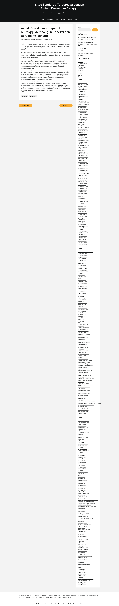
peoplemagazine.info (83, 422)
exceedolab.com (82, 317)
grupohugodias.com (83, 539)
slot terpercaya (82, 67)
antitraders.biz (81, 508)
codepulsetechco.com (83, 116)
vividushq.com (81, 221)
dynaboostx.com (82, 303)
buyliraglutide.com (82, 449)
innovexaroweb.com (83, 157)
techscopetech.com (83, 153)
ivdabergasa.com (82, 521)
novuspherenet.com (83, 226)
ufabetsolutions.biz (83, 472)
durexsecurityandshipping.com (86, 518)
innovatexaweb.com (83, 93)
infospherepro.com (83, 329)
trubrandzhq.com (82, 291)
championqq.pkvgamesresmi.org (62, 597)
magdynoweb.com (83, 155)
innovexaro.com (82, 185)
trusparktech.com (82, 290)
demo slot (80, 68)
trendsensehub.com (83, 345)
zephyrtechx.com (82, 296)
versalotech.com (82, 314)
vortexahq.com (82, 276)
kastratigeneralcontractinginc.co (86, 501)
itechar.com (81, 434)
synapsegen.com (82, 218)
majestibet (41, 597)
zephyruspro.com (82, 193)
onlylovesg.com (82, 369)
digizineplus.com (82, 183)
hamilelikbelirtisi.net (83, 313)
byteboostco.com (82, 137)
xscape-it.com (81, 511)
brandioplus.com (82, 214)
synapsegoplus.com (83, 175)
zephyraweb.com (82, 281)
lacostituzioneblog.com (84, 564)
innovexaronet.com (83, 122)
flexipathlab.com (82, 219)
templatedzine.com (83, 547)
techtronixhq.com (82, 83)
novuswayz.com (82, 299)
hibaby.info (81, 382)
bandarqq (80, 62)
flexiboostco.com (82, 253)
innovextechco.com (83, 130)
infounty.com (81, 528)
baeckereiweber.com (83, 421)
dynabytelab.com (82, 260)
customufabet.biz (82, 480)
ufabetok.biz (81, 487)
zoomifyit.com (81, 246)
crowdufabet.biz (82, 490)
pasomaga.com (82, 577)
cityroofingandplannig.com (85, 519)
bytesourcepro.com (83, 163)
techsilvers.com (82, 542)
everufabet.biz (81, 488)
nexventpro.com (82, 294)
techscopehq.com (82, 181)
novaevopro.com (82, 288)
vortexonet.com (82, 265)
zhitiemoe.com (81, 567)
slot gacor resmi (90, 595)
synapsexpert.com (82, 236)
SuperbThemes (81, 603)
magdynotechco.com (83, 94)
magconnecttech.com (83, 354)
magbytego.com (82, 107)
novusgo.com (81, 339)
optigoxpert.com (82, 298)
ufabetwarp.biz (82, 454)
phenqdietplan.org (82, 551)
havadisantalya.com (83, 427)
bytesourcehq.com (83, 112)
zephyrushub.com (82, 257)
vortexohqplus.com (83, 309)
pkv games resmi (82, 63)
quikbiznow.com (82, 239)
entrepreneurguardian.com (85, 380)
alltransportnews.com (83, 493)
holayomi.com (81, 400)
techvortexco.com (82, 97)
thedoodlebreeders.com (84, 538)
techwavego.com (82, 150)
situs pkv (80, 76)
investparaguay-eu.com (84, 529)
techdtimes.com (82, 429)
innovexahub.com (82, 268)
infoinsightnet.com (82, 111)
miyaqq (47, 597)
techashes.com (82, 424)
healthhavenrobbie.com (84, 362)
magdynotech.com (83, 180)
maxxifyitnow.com (82, 190)
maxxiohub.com (82, 280)
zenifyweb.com (82, 355)
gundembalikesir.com (83, 432)
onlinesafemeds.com (83, 450)
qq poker (68, 595)
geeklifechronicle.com (83, 327)
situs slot (23, 595)
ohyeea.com (81, 566)
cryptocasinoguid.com (83, 498)
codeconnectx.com (83, 119)
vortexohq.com (82, 332)
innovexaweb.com (82, 213)
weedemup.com (82, 385)
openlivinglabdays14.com (84, 505)
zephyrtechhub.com (83, 232)
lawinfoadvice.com (83, 549)
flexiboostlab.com (82, 308)
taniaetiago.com (82, 574)
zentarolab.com (82, 237)
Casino (63, 19)
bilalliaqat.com (81, 388)
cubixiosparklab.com (83, 127)
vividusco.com (81, 275)
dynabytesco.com (82, 321)
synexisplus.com (82, 263)
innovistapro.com (82, 306)
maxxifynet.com (82, 266)
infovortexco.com (82, 147)
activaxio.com (81, 319)
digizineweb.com (82, 117)
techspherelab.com (83, 165)
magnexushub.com (83, 444)
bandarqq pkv (75, 595)
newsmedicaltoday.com (84, 393)
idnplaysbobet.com (83, 373)
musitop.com (81, 561)
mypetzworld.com (82, 526)
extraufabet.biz (82, 468)
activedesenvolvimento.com (85, 370)
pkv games (33, 96)
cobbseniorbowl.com (83, 514)
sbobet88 (29, 595)
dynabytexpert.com (83, 201)
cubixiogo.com (82, 224)
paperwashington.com (83, 383)
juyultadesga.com (82, 523)
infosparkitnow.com (83, 96)
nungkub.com (81, 569)
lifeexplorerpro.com (83, 337)
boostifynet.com (82, 293)
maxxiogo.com (82, 204)
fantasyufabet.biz (82, 459)
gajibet (51, 597)
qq (19, 595)
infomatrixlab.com (82, 167)
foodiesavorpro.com (83, 331)
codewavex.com (82, 135)
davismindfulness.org (83, 410)
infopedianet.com (82, 176)
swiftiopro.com (82, 311)
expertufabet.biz (82, 457)
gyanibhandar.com (82, 452)
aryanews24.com (82, 510)
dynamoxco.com (82, 209)
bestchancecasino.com (84, 387)
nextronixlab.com (82, 196)
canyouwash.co (82, 426)
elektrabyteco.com (83, 139)
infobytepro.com (82, 106)
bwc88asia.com (82, 531)
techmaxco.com (82, 316)
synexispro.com (82, 398)
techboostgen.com (83, 88)
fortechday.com (82, 413)
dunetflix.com (81, 554)
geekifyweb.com (82, 99)
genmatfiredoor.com (83, 359)
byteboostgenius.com (83, 173)
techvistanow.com (82, 124)
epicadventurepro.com (84, 334)
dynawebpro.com (82, 216)
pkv (36, 597)
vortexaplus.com (82, 223)
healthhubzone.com (83, 437)
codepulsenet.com (82, 178)
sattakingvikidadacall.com (84, 375)
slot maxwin (43, 595)
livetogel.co (81, 357)
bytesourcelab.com (83, 186)
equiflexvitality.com (83, 367)
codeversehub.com (83, 168)
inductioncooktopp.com (84, 392)
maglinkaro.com (82, 160)
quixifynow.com (82, 191)
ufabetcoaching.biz (83, 408)
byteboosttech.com (83, 442)
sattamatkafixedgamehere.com (86, 378)
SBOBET (70, 19)
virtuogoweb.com (82, 445)
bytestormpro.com (82, 341)
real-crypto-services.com (84, 524)
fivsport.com (81, 546)
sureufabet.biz (81, 478)
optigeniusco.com (82, 285)
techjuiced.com (82, 440)
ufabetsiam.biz (81, 460)
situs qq (80, 75)
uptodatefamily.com (83, 559)
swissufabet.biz (82, 462)
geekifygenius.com (83, 350)
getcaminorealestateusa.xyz (85, 415)
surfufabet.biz (81, 475)
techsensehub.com (83, 89)
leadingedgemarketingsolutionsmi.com (88, 500)
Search (79, 27)
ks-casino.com (81, 534)
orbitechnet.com (82, 227)
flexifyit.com (81, 203)
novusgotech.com (82, 206)
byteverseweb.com (83, 170)
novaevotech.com (82, 129)
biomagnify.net (82, 584)
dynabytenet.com (82, 162)
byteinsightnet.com (83, 114)
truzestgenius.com (82, 142)
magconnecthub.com (83, 172)
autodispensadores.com (84, 390)
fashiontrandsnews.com (84, 495)
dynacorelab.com (82, 270)
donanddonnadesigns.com (85, 364)
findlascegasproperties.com (85, 360)
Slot (57, 19)
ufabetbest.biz (81, 477)
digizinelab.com (82, 148)
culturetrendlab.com (83, 344)
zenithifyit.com (81, 278)
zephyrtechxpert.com (83, 145)
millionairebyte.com (83, 411)
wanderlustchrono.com (84, 342)
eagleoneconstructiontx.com (85, 365)
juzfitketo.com (81, 575)
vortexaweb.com (82, 283)
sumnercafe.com (82, 552)
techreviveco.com (82, 158)
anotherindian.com (82, 570)
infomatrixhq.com (82, 125)
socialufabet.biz (82, 473)
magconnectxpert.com (84, 140)
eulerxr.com (81, 349)
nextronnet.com (82, 208)
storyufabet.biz (82, 482)
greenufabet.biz (82, 465)
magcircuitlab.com (82, 134)
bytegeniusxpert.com (83, 102)
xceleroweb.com (82, 241)
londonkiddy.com (82, 406)
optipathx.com (81, 195)
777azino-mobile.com (83, 513)
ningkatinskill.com (82, 544)
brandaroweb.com (82, 244)
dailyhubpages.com (83, 372)
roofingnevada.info (83, 395)
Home (42, 19)
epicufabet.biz (81, 483)
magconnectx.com (82, 396)
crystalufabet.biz (82, 485)
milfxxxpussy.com (82, 557)
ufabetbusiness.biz (83, 463)
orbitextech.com (82, 352)
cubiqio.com (81, 326)
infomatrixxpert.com (83, 121)
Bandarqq (50, 19)
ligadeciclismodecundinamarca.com (87, 401)
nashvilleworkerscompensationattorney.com (89, 403)
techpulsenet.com (82, 144)
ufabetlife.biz (81, 470)
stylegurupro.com (82, 322)
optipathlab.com (82, 258)
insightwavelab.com (83, 336)
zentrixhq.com (81, 198)
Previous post (25, 105)
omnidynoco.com (82, 231)
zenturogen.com (82, 211)
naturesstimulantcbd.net (84, 580)
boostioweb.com (82, 255)
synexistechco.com (83, 271)
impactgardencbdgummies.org (86, 579)
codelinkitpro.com (82, 86)
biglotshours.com (82, 447)
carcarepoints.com (83, 536)
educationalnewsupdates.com (85, 252)
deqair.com (81, 541)
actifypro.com (81, 301)
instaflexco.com (82, 304)
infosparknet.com (82, 188)
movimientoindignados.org (85, 556)
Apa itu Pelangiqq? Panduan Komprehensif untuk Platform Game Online (87, 44)
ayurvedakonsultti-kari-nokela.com (87, 506)
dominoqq (80, 72)
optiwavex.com (82, 229)
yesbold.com (81, 436)
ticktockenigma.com (83, 347)
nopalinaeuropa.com (83, 582)
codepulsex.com (82, 152)
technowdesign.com (83, 516)
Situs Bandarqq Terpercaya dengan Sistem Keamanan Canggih (59, 6)
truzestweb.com (82, 234)
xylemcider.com (82, 572)
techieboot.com (82, 431)
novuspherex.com (82, 286)
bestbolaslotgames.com (84, 377)
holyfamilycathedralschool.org (86, 405)
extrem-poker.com (82, 533)
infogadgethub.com (83, 84)
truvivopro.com (82, 273)
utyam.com (81, 562)
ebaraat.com (81, 439)
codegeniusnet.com (83, 109)
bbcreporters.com (82, 496)
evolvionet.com (82, 262)
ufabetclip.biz (81, 455)
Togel (76, 19)
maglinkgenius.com (83, 132)
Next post (66, 105)
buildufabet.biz (82, 491)
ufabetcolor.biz (82, 467)
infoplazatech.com (82, 101)
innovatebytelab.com (83, 104)
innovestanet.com (82, 199)
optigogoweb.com (82, 242)
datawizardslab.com (83, 324)
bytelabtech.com (82, 91)
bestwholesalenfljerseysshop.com (86, 503)
